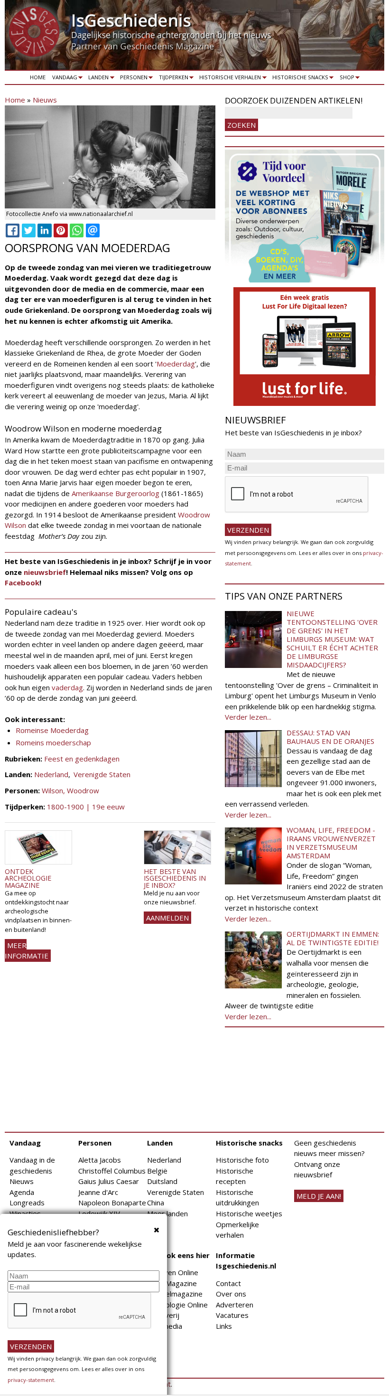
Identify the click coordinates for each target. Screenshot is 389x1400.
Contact (228, 1283)
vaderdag (67, 687)
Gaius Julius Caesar (108, 1181)
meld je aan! (318, 1196)
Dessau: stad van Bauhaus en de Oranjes (330, 737)
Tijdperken (172, 79)
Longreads (27, 1202)
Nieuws (45, 99)
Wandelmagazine (175, 1293)
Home (38, 77)
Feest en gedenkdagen (82, 758)
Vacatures (232, 1315)
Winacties (25, 1213)
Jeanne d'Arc (98, 1192)
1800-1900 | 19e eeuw (86, 806)
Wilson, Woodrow (70, 790)
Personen (132, 79)
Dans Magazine (172, 1283)
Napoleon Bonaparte (112, 1202)
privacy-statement (31, 1379)
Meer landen (167, 1213)
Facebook (22, 582)
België (157, 1170)
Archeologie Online (177, 1304)
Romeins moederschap (53, 742)
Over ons (231, 1293)
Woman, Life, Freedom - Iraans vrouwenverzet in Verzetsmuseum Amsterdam (331, 842)
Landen (97, 79)
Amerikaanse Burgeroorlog (116, 493)
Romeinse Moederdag (52, 730)
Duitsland (162, 1181)
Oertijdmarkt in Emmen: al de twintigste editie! (333, 938)
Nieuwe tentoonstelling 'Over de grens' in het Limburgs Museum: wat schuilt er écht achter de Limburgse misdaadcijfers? (332, 639)
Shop (345, 79)
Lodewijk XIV (99, 1213)
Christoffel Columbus (112, 1170)
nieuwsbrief (45, 572)
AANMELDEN (167, 917)
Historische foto (242, 1160)
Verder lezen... (248, 717)
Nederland (51, 774)
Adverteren (234, 1304)
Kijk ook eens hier (178, 1255)
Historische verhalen (228, 79)
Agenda (21, 1192)
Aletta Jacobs (99, 1160)
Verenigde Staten (102, 774)
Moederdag (176, 363)
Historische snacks (298, 79)
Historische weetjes (249, 1213)
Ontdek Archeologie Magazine (28, 878)
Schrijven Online (172, 1272)
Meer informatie (26, 950)
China (155, 1202)
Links (224, 1326)
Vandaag (63, 79)
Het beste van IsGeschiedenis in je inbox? (175, 878)
